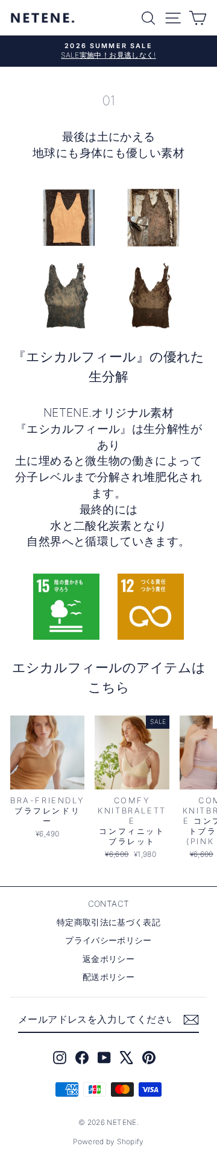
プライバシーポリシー (108, 940)
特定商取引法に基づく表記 (108, 922)
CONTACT (109, 903)
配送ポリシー (108, 977)
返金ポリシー (108, 959)
